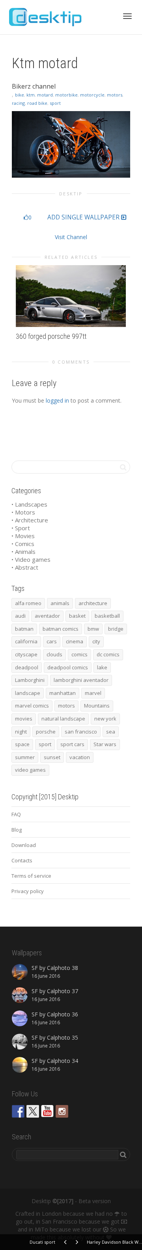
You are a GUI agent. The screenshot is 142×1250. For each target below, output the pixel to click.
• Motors (23, 512)
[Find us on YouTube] (47, 1111)
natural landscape (63, 718)
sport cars (72, 744)
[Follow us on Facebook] (18, 1111)
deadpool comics (67, 667)
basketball (107, 615)
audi (20, 615)
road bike (37, 103)
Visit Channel (71, 237)
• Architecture (29, 520)
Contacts (21, 860)
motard (45, 95)
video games (30, 769)
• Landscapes (29, 504)
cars (52, 641)
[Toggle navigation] (127, 16)
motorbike (66, 95)
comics (79, 654)
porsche (46, 731)
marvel (93, 693)
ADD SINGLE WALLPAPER (84, 217)
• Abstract (24, 567)
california (26, 641)
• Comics (22, 544)
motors (114, 95)
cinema (74, 641)
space (22, 744)
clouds (54, 654)
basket (77, 615)
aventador (47, 615)
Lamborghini (30, 680)
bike (19, 95)
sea (110, 731)
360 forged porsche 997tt (51, 336)
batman (24, 628)
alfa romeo (28, 603)
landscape (27, 693)
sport (55, 103)
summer (25, 757)
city (96, 641)
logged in (57, 400)
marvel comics (32, 705)
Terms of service (31, 875)
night (21, 731)
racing (18, 103)
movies (23, 718)
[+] (71, 296)
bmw (93, 628)
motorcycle (92, 95)
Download (23, 845)
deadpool (26, 667)
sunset (52, 757)
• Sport (20, 528)
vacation (79, 757)
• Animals (23, 551)
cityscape (26, 654)
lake (102, 667)
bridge (115, 628)
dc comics (108, 654)
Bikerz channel (34, 86)
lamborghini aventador (81, 680)
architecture (92, 603)
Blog (16, 829)
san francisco (81, 731)
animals (59, 603)
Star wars (104, 744)
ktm (30, 95)
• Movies (23, 536)
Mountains (97, 705)
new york (105, 718)
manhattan (62, 693)
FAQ (16, 814)
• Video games (30, 559)
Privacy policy (27, 891)
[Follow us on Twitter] (32, 1111)
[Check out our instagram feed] (62, 1111)
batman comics (60, 628)
